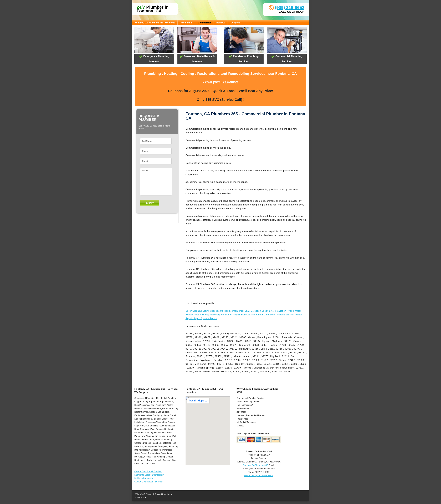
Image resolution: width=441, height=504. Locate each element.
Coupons (235, 22)
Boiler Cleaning (194, 310)
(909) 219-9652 (289, 7)
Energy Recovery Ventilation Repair (221, 314)
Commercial (204, 22)
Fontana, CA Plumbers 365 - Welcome (155, 22)
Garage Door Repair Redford (148, 471)
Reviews (220, 22)
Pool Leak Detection (250, 310)
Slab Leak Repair (250, 314)
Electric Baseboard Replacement (220, 310)
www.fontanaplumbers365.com (258, 475)
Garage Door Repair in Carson (148, 482)
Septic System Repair (205, 318)
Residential (186, 22)
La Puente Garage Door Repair (149, 475)
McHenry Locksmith (143, 478)
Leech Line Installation (274, 310)
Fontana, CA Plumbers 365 (255, 465)
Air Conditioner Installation (274, 314)
